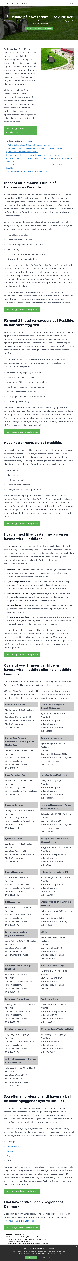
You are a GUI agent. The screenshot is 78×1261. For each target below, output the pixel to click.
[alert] (39, 1253)
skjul (29, 141)
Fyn (16, 1220)
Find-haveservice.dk (16, 3)
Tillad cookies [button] (31, 1257)
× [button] (76, 1246)
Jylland (8, 1220)
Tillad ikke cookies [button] (45, 1257)
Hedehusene (13, 1146)
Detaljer (59, 1253)
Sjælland (30, 1220)
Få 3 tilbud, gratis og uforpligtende (39, 28)
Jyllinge (10, 1151)
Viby (9, 1156)
